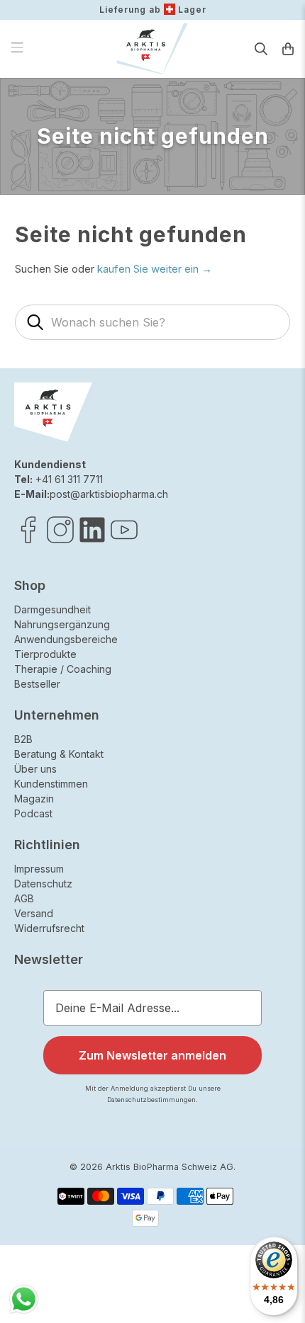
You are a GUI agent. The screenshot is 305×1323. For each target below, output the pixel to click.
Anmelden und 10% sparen (200, 758)
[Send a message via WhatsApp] (23, 1299)
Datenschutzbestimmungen (238, 775)
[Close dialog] (288, 586)
